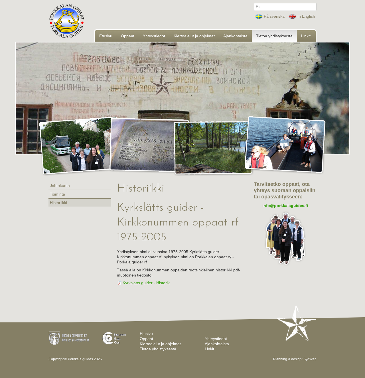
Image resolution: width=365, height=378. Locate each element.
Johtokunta (60, 185)
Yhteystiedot (154, 36)
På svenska (274, 16)
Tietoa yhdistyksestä (274, 36)
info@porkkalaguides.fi (285, 205)
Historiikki (58, 202)
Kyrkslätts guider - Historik (145, 283)
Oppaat (127, 36)
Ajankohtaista (235, 36)
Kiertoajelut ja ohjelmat (194, 36)
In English (305, 16)
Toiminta (57, 194)
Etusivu (105, 36)
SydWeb (310, 359)
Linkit (306, 36)
